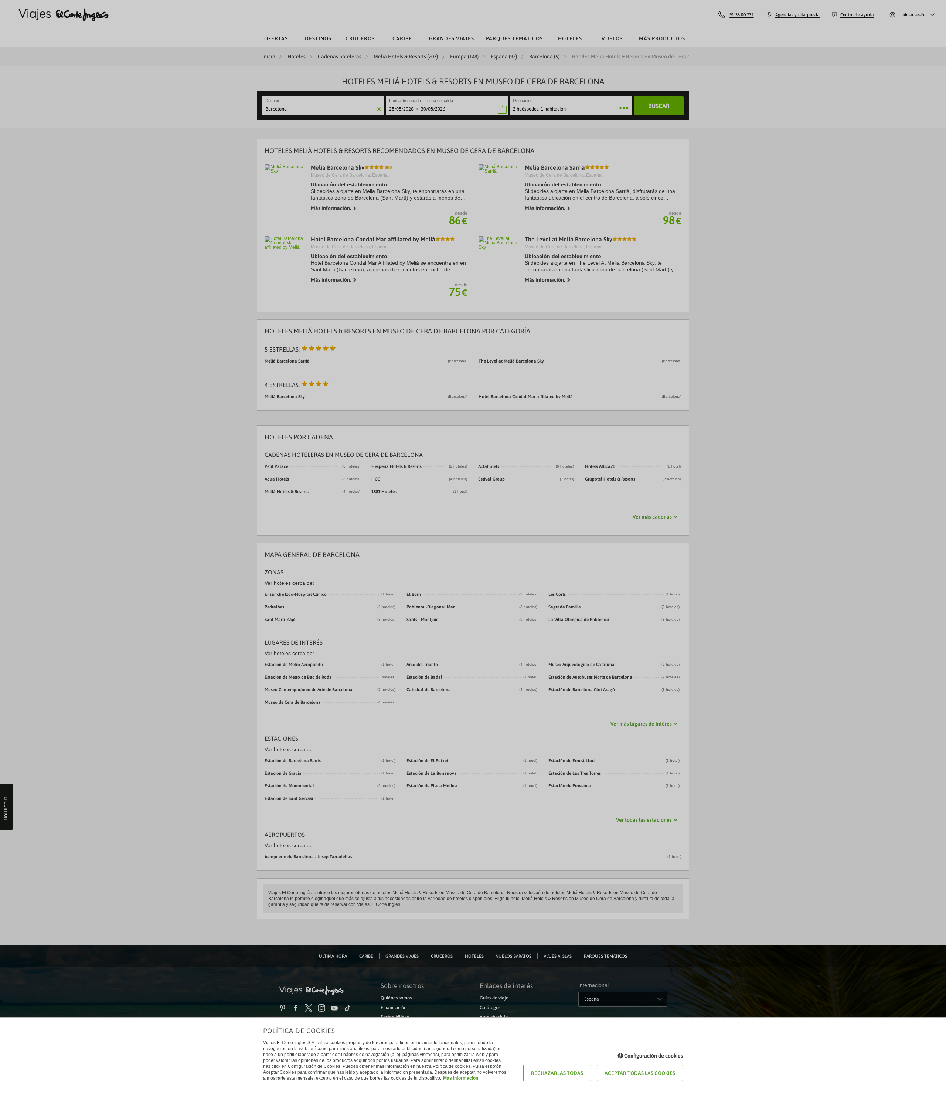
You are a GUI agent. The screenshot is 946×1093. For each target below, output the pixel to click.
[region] (473, 546)
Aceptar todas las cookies (640, 1073)
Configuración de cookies (653, 1056)
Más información (460, 1078)
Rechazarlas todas (557, 1073)
